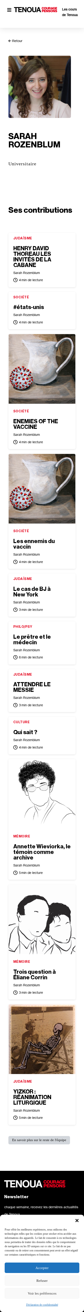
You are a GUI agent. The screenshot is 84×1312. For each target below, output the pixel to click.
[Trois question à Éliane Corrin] (42, 919)
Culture (21, 722)
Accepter (42, 1268)
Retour (16, 41)
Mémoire (21, 836)
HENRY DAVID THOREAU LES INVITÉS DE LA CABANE (32, 257)
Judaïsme (22, 238)
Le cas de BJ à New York (32, 591)
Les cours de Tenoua (70, 12)
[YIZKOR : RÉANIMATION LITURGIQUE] (42, 1039)
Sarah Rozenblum (26, 273)
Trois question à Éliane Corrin (34, 974)
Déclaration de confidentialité (42, 1304)
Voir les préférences (42, 1293)
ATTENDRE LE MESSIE (32, 687)
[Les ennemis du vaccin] (42, 489)
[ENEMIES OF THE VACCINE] (42, 369)
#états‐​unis (28, 307)
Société (21, 297)
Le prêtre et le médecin (32, 639)
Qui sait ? (25, 732)
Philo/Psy (22, 626)
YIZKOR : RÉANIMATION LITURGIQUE (32, 1097)
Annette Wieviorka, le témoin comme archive (42, 852)
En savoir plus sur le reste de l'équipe (39, 1140)
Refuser (42, 1281)
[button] (77, 1220)
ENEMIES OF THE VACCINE (35, 424)
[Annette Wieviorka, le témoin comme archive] (42, 794)
